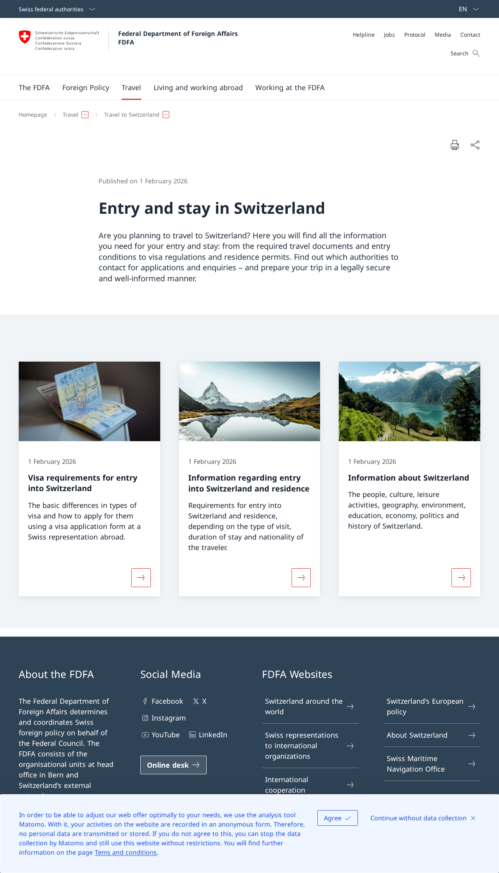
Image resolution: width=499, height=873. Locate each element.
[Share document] (475, 144)
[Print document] (454, 144)
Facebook (167, 701)
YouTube (166, 734)
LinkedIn (213, 734)
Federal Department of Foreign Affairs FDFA (179, 37)
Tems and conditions (126, 852)
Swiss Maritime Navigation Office (416, 764)
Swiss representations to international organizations (301, 745)
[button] (34, 87)
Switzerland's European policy (425, 706)
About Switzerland (417, 735)
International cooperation (286, 785)
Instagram (169, 717)
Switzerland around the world (304, 706)
